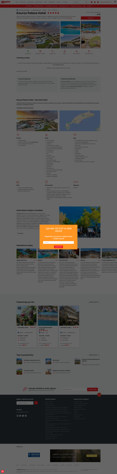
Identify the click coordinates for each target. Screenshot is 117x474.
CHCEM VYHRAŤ (58, 246)
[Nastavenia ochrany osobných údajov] (2, 471)
